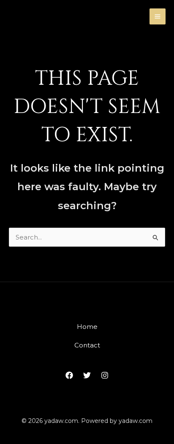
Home (87, 327)
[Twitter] (87, 375)
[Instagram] (105, 375)
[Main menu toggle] (158, 16)
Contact (87, 345)
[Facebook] (69, 375)
